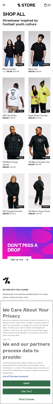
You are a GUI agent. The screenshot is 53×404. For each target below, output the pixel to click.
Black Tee (33, 69)
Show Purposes (26, 399)
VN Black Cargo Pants (39, 211)
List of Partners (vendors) (15, 376)
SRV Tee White (10, 115)
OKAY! (26, 383)
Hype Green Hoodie (38, 115)
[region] (26, 352)
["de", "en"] (26, 391)
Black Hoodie (9, 69)
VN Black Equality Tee (39, 162)
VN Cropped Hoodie (12, 211)
